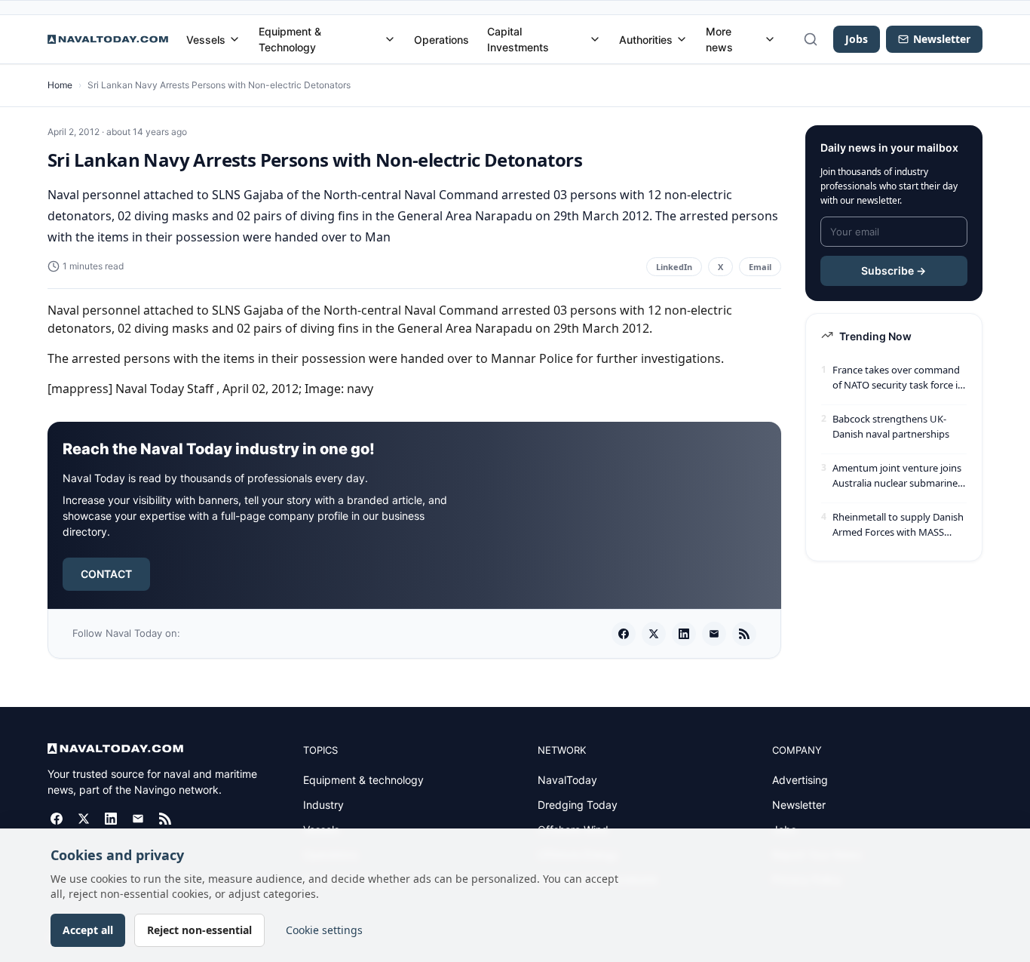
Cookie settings (324, 930)
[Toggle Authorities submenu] (682, 39)
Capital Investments (518, 39)
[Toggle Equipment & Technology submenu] (390, 39)
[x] (654, 634)
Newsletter (799, 804)
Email (760, 266)
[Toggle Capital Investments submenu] (595, 39)
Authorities (646, 39)
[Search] (810, 39)
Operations (441, 39)
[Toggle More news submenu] (770, 39)
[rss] (744, 634)
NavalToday (567, 779)
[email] (714, 634)
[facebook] (624, 634)
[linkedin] (684, 634)
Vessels (205, 39)
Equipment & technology (363, 779)
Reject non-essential (199, 930)
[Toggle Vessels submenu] (234, 39)
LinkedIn (674, 266)
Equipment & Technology (290, 39)
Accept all (88, 930)
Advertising (800, 779)
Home (60, 85)
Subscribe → (893, 270)
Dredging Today (578, 804)
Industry (323, 804)
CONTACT (106, 573)
